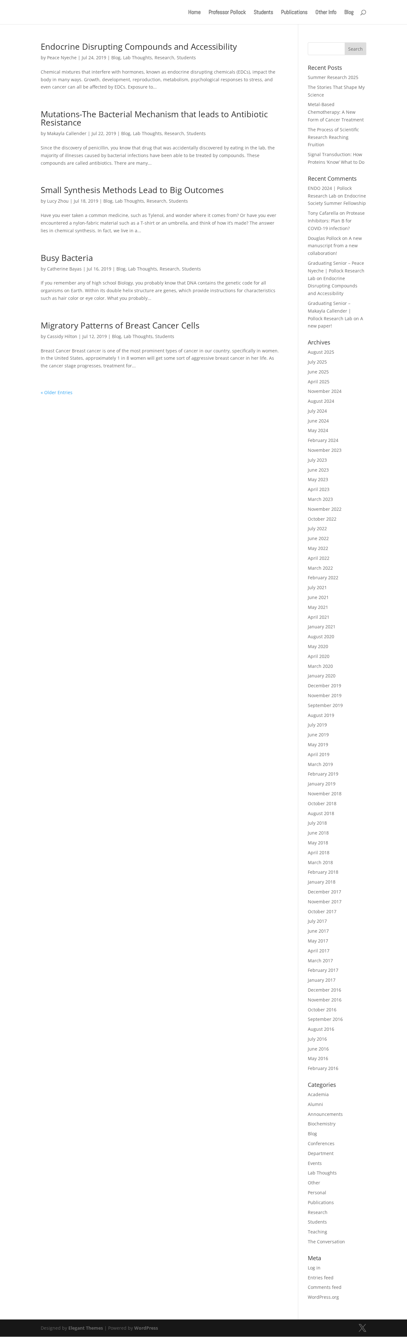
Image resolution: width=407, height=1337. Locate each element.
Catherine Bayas (64, 269)
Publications (294, 13)
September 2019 (325, 705)
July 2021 (317, 587)
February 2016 (323, 1068)
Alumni (315, 1104)
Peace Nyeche (62, 57)
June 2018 (318, 833)
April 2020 (318, 656)
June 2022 (318, 538)
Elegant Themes (85, 1328)
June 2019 (318, 735)
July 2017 (317, 921)
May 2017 (318, 941)
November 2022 (324, 509)
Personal (317, 1192)
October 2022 (322, 519)
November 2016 (324, 1000)
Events (315, 1163)
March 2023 (320, 499)
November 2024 (324, 391)
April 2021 (318, 617)
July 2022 (317, 528)
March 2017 (320, 961)
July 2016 (317, 1039)
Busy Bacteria (67, 258)
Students (263, 13)
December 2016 (324, 990)
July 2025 (317, 362)
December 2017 (324, 892)
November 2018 (324, 794)
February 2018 (323, 872)
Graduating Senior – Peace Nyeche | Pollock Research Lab (336, 270)
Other (314, 1183)
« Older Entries (56, 392)
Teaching (317, 1232)
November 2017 (324, 902)
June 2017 (318, 931)
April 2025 (318, 382)
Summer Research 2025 (333, 77)
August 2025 (321, 352)
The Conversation (326, 1242)
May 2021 (318, 607)
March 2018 (320, 862)
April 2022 (318, 558)
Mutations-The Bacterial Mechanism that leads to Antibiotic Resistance (154, 118)
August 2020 (321, 636)
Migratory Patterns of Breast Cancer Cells (120, 325)
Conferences (321, 1143)
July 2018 (317, 823)
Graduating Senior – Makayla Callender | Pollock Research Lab (330, 311)
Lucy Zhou (58, 201)
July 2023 (317, 460)
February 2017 (323, 970)
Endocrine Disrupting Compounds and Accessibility (139, 46)
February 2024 (323, 440)
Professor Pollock (227, 13)
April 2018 (318, 852)
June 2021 (318, 597)
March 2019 (320, 764)
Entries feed (321, 1278)
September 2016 (325, 1019)
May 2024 (318, 430)
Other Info (325, 13)
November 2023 (324, 450)
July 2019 (317, 725)
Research (164, 57)
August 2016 (321, 1029)
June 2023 (318, 470)
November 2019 (324, 695)
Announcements (325, 1114)
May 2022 (318, 548)
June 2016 (318, 1049)
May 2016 (318, 1058)
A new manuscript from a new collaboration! (335, 246)
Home (194, 13)
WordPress (146, 1328)
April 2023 (318, 489)
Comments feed (324, 1287)
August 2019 (321, 715)
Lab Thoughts (137, 57)
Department (321, 1153)
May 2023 (318, 479)
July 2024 (317, 411)
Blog (349, 13)
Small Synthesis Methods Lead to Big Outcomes (132, 190)
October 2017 (322, 911)
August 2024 (321, 401)
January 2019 (321, 784)
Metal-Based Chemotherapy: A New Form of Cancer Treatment (336, 112)
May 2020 (318, 646)
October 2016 (322, 1010)
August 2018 (321, 813)
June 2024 (318, 421)
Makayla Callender (66, 133)
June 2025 (318, 372)
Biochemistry (321, 1124)
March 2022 (320, 568)
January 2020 (321, 676)
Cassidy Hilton (62, 336)
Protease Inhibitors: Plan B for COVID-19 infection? (336, 220)
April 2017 (318, 951)
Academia (318, 1094)
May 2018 (318, 843)
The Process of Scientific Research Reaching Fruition (333, 137)
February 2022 (323, 578)
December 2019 (324, 686)
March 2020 (320, 666)
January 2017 (321, 980)
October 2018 (322, 803)
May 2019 (318, 744)
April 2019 (318, 754)
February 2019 (323, 774)
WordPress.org (323, 1297)
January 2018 (321, 882)
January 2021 (321, 627)
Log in (314, 1268)
